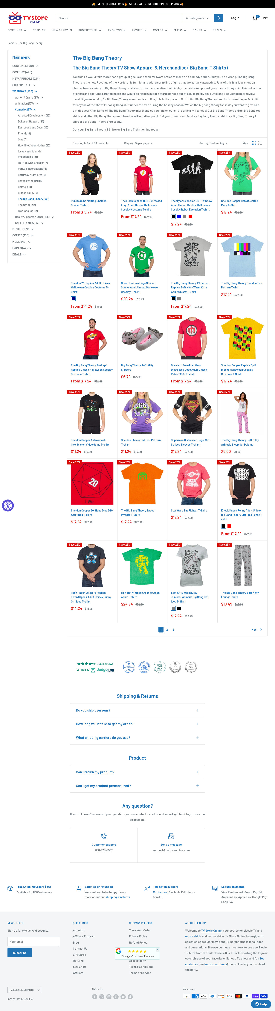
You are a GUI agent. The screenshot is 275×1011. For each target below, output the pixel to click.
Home (10, 43)
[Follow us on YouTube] (123, 996)
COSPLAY (39, 30)
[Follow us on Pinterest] (116, 996)
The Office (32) (27, 204)
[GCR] (118, 951)
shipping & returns (118, 897)
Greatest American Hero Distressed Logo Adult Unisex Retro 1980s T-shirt (189, 370)
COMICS (158, 30)
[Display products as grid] (254, 143)
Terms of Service (140, 972)
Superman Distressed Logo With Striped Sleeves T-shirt (190, 442)
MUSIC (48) (19, 241)
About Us (79, 930)
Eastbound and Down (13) (33, 127)
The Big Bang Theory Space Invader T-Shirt (137, 512)
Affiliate (78, 972)
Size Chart (79, 966)
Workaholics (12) (28, 210)
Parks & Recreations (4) (32, 168)
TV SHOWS (115, 30)
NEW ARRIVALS (62, 30)
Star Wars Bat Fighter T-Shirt (189, 510)
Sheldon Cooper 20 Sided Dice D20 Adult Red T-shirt (92, 512)
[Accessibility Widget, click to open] (8, 505)
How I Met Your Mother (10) (34, 145)
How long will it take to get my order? (105, 724)
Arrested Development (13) (34, 115)
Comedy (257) (23, 109)
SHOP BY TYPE (87, 30)
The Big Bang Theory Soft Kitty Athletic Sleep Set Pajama (240, 442)
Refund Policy (138, 942)
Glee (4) (22, 139)
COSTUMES (14, 30)
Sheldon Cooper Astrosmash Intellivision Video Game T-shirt (90, 442)
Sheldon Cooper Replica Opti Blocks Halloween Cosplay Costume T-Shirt (238, 370)
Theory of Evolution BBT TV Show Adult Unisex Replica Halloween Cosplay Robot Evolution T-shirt (191, 205)
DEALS (217, 30)
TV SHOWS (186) (22, 91)
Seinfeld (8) (25, 186)
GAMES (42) (20, 248)
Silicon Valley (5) (28, 192)
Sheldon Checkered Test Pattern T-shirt (141, 442)
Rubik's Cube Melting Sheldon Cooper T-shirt (88, 203)
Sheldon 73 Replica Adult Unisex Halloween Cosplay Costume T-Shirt (90, 287)
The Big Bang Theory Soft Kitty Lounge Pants (240, 595)
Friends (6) (24, 133)
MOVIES (137, 30)
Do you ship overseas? (93, 710)
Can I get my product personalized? (103, 785)
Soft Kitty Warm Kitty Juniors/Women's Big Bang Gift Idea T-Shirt (190, 597)
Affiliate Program (84, 936)
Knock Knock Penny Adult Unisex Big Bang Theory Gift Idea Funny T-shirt (242, 515)
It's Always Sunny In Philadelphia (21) (30, 154)
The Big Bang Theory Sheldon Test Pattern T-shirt (242, 285)
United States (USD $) (21, 990)
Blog (76, 942)
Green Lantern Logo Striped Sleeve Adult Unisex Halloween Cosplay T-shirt (140, 287)
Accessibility (137, 960)
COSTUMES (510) (23, 65)
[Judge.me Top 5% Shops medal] (175, 667)
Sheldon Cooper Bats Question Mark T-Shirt (239, 203)
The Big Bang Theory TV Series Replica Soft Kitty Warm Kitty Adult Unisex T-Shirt (189, 287)
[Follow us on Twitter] (101, 996)
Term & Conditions (141, 966)
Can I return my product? (95, 772)
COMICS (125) (21, 235)
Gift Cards (79, 954)
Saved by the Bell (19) (30, 180)
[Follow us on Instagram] (108, 996)
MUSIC (178, 30)
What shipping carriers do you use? (103, 737)
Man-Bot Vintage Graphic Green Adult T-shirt (140, 595)
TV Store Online (211, 930)
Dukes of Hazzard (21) (31, 121)
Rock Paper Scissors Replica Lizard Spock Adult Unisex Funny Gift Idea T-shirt (91, 597)
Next (255, 629)
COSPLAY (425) (22, 72)
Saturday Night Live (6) (32, 174)
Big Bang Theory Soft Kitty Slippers (137, 367)
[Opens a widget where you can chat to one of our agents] (261, 1004)
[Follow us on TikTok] (130, 996)
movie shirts (193, 936)
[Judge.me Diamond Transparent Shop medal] (129, 667)
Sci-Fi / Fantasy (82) (27, 222)
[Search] (218, 18)
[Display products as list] (260, 143)
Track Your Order (140, 930)
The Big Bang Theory (30, 43)
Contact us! (160, 892)
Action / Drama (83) (27, 97)
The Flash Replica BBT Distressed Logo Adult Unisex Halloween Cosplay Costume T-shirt (141, 205)
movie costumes (216, 964)
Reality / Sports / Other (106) (32, 216)
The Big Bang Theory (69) (33, 198)
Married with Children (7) (33, 162)
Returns (78, 960)
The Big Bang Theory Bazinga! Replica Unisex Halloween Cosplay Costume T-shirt (92, 370)
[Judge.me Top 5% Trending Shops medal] (191, 667)
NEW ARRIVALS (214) (25, 78)
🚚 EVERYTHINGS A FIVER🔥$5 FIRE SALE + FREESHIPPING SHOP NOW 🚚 (138, 4)
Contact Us (80, 948)
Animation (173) (24, 103)
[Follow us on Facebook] (94, 996)
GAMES (197, 30)
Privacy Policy (138, 936)
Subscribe (20, 952)
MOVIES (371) (21, 229)
